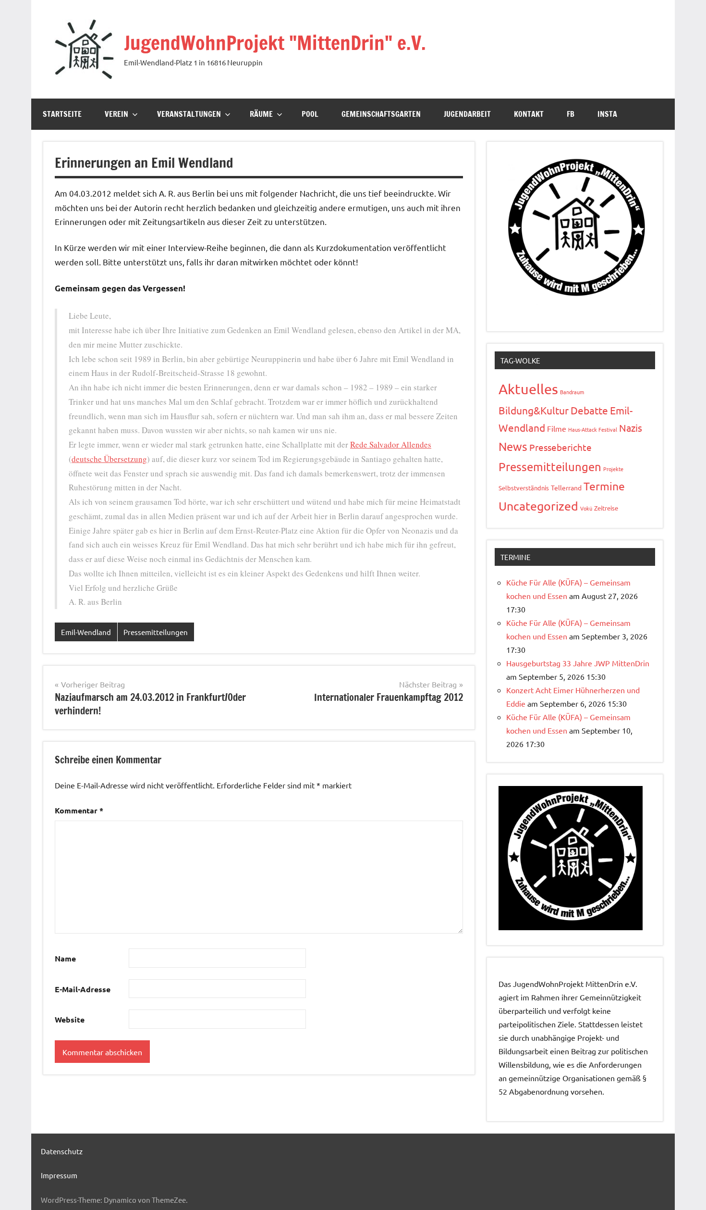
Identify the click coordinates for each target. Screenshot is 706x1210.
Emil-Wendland (86, 631)
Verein (116, 114)
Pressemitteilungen (155, 631)
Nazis (630, 428)
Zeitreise (606, 508)
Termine (604, 486)
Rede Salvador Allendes (390, 444)
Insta (607, 114)
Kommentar (79, 810)
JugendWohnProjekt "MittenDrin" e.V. (275, 42)
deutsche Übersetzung (109, 458)
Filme (556, 428)
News (513, 446)
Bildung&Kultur (534, 410)
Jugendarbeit (467, 114)
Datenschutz (62, 1151)
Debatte (589, 410)
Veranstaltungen (189, 114)
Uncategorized (538, 506)
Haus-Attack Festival (592, 429)
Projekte (613, 469)
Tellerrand (566, 487)
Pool (310, 114)
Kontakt (529, 114)
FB (570, 114)
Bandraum (572, 392)
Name (65, 958)
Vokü (586, 508)
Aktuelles (528, 389)
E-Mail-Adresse (82, 989)
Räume (261, 114)
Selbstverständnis (524, 488)
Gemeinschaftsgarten (381, 114)
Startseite (62, 114)
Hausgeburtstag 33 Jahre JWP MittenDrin (577, 663)
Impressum (59, 1175)
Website (70, 1019)
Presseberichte (560, 447)
